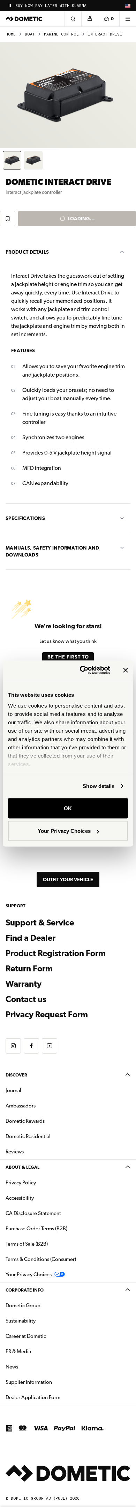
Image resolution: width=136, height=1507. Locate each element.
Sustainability (21, 1321)
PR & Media (40, 1351)
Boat (30, 34)
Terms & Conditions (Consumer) (41, 1259)
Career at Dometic (48, 1336)
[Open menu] (127, 18)
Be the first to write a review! (68, 659)
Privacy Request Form (47, 1014)
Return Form (29, 968)
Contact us (26, 999)
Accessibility (20, 1198)
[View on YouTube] (49, 1046)
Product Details (27, 252)
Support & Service (40, 923)
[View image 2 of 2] (33, 160)
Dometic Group (45, 1305)
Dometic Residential (50, 1136)
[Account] (89, 18)
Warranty (23, 984)
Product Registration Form (56, 953)
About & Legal (22, 1167)
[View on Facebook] (31, 1046)
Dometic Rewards (25, 1121)
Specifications (25, 518)
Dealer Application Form (55, 1397)
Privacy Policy (21, 1182)
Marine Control (61, 34)
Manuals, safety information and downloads (52, 551)
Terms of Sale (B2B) (27, 1244)
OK (68, 808)
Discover (16, 1075)
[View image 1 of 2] (12, 160)
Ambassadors (21, 1106)
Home (11, 34)
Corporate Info (25, 1290)
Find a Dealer (30, 938)
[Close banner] (125, 670)
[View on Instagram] (13, 1046)
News (34, 1366)
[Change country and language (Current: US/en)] (127, 5)
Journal (13, 1090)
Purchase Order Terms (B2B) (36, 1228)
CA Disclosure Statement (33, 1213)
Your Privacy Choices (64, 831)
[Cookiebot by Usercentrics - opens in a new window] (82, 670)
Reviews (15, 1152)
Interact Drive (105, 34)
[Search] (73, 18)
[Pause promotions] (10, 5)
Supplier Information (29, 1382)
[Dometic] (24, 18)
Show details (98, 786)
